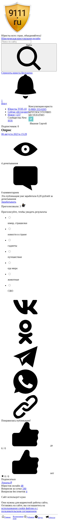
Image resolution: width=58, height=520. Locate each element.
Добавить (30, 517)
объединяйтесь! (32, 35)
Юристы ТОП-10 (17, 109)
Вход (4, 103)
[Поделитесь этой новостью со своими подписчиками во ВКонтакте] (25, 318)
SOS (10, 120)
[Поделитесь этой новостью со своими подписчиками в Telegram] (25, 368)
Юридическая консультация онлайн (20, 38)
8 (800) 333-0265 (37, 109)
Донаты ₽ (6, 482)
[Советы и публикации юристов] (17, 32)
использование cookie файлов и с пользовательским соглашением (19, 510)
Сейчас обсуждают (18, 111)
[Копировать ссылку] (29, 406)
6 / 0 (3, 448)
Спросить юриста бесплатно (17, 72)
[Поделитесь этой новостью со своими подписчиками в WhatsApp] (25, 392)
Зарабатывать (8, 201)
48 (22, 485)
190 (24, 488)
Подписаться (8, 479)
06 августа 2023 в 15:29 (14, 134)
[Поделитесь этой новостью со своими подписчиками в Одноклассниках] (25, 343)
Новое (14, 114)
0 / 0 (6, 476)
